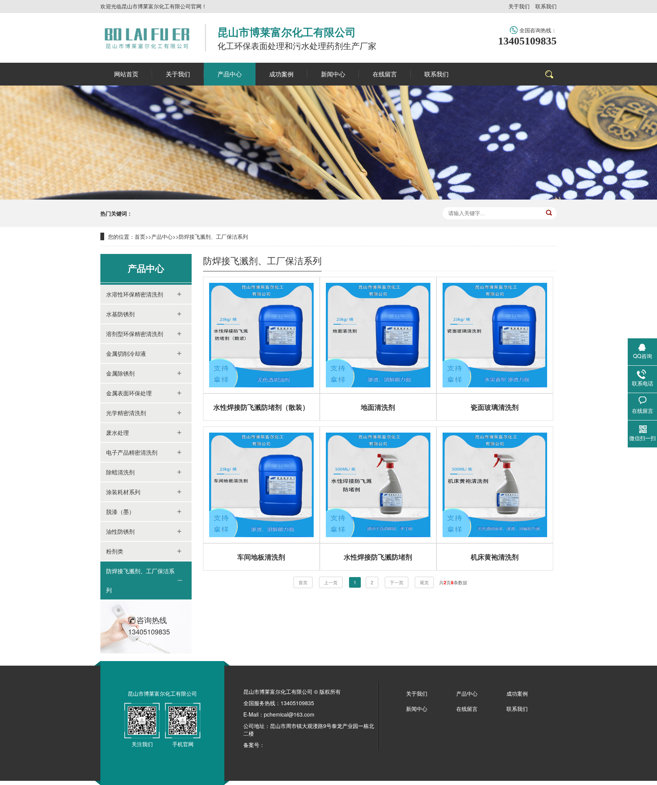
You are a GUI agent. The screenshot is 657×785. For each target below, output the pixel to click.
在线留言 (467, 708)
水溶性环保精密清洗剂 (134, 294)
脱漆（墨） (120, 511)
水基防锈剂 (120, 314)
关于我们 (519, 6)
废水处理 (117, 432)
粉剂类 (114, 551)
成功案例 (517, 693)
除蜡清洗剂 (120, 472)
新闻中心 (416, 708)
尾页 (424, 582)
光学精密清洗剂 (126, 413)
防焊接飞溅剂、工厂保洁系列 (213, 236)
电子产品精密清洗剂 (131, 452)
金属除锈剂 (120, 373)
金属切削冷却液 (126, 353)
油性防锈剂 (120, 531)
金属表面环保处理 (129, 393)
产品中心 (162, 236)
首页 (140, 236)
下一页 (396, 582)
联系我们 (546, 6)
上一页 (331, 582)
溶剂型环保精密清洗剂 (134, 334)
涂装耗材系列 (123, 492)
